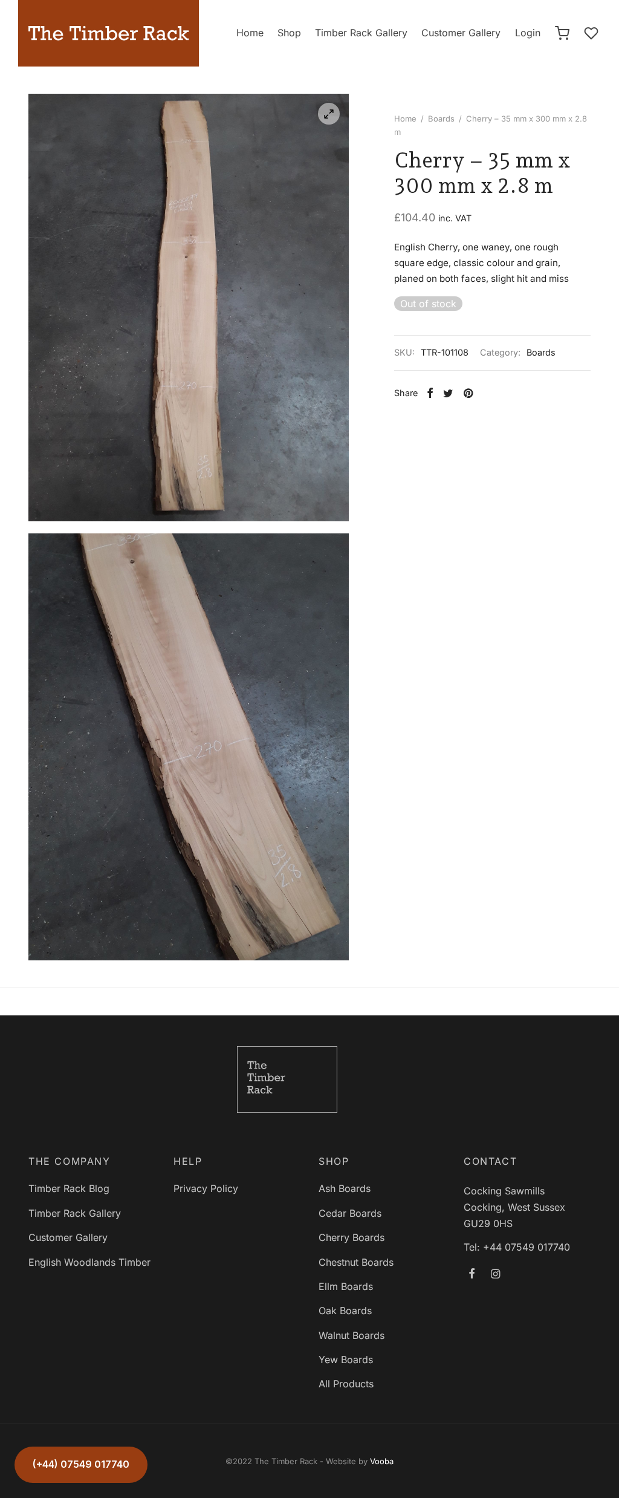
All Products (346, 1384)
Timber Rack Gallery (361, 33)
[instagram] (495, 1274)
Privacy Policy (205, 1188)
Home (250, 33)
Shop (289, 33)
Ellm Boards (346, 1286)
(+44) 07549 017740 (81, 1464)
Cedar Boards (350, 1213)
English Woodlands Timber (89, 1262)
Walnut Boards (351, 1335)
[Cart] (562, 33)
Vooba (382, 1461)
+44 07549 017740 (526, 1247)
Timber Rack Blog (68, 1188)
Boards (441, 118)
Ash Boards (345, 1188)
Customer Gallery (461, 33)
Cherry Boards (351, 1237)
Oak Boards (345, 1310)
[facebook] (472, 1274)
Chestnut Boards (356, 1262)
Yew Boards (346, 1359)
